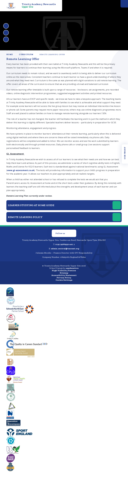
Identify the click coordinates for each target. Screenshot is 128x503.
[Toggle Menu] (124, 4)
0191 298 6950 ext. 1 (65, 244)
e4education (72, 268)
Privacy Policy (64, 277)
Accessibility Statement (63, 275)
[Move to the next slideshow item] (6, 32)
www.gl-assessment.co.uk (20, 170)
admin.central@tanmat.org (65, 248)
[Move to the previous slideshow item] (6, 26)
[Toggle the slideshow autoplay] (6, 39)
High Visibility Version (64, 270)
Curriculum (26, 54)
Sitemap (64, 273)
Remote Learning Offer (52, 54)
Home (9, 54)
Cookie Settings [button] (64, 280)
